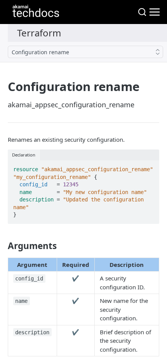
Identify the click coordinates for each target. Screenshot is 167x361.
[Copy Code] (150, 167)
